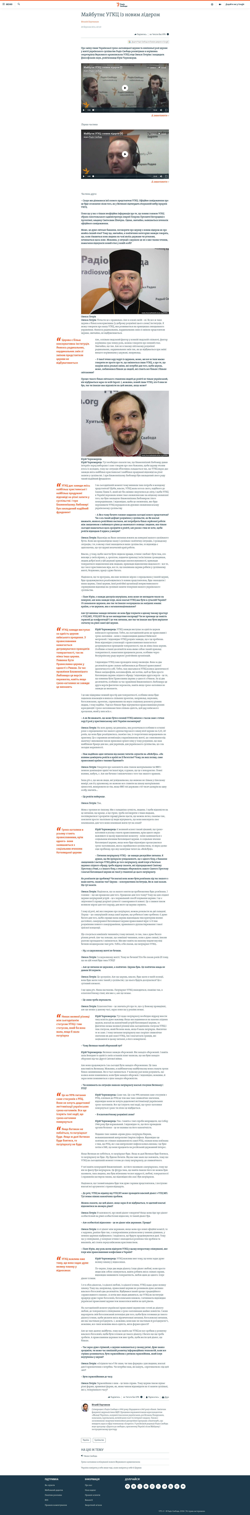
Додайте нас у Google (235, 4)
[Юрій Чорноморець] (125, 456)
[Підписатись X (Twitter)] (139, 1486)
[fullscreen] (166, 110)
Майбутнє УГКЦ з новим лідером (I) (103, 67)
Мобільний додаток (54, 1490)
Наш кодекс (90, 1490)
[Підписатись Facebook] (127, 1486)
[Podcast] (176, 1486)
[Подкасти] (212, 4)
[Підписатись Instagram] (152, 1486)
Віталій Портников (90, 22)
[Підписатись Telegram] (164, 1486)
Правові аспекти (92, 1495)
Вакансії (89, 1500)
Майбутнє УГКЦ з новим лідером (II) (103, 133)
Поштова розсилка (53, 1495)
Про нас (88, 1485)
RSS (46, 1500)
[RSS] (170, 1486)
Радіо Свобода (95, 71)
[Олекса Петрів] (125, 313)
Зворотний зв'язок (93, 1505)
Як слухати (50, 1485)
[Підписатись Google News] (133, 1486)
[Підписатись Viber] (158, 1486)
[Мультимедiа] (220, 4)
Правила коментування (56, 1505)
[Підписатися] (183, 1486)
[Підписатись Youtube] (145, 1486)
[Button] (140, 34)
